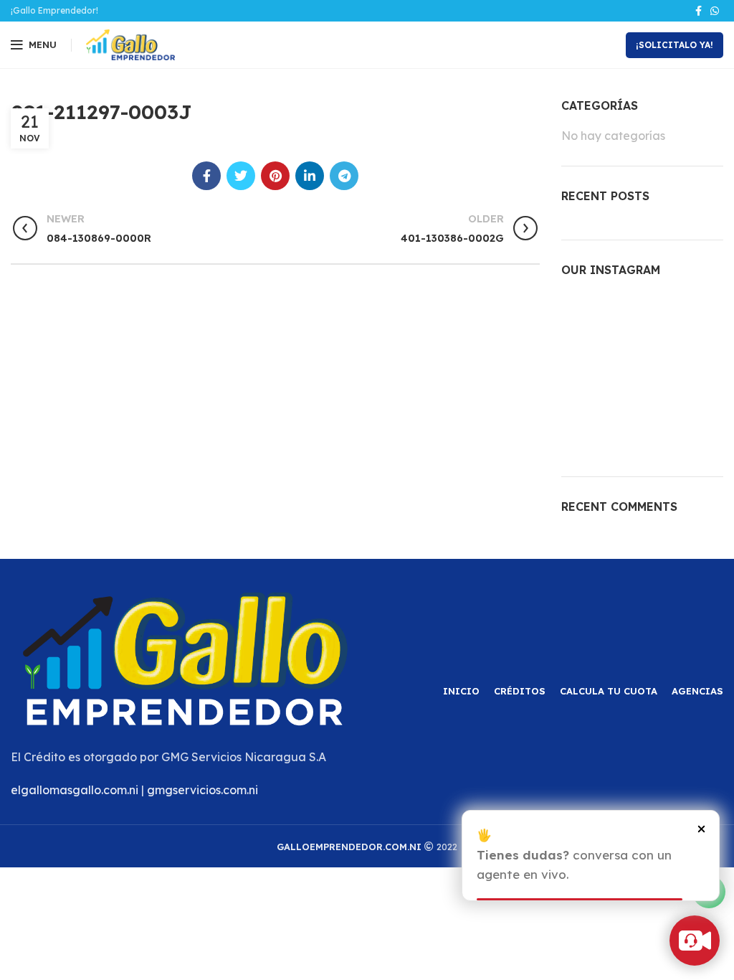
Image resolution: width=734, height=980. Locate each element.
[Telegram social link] (344, 175)
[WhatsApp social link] (714, 10)
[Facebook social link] (698, 10)
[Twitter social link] (241, 175)
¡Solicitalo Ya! (674, 44)
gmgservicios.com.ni (202, 790)
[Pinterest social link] (275, 175)
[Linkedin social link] (309, 175)
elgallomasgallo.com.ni (74, 790)
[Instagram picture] (586, 318)
